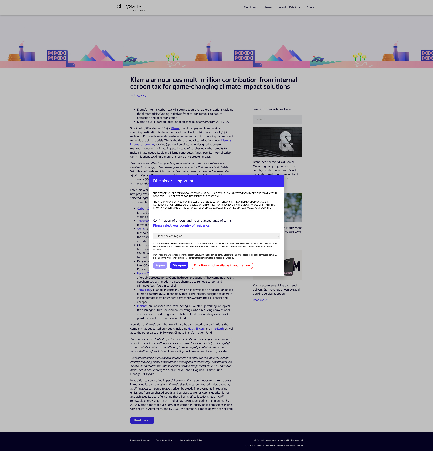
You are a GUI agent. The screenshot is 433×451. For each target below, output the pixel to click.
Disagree (179, 265)
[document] (216, 225)
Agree (160, 265)
